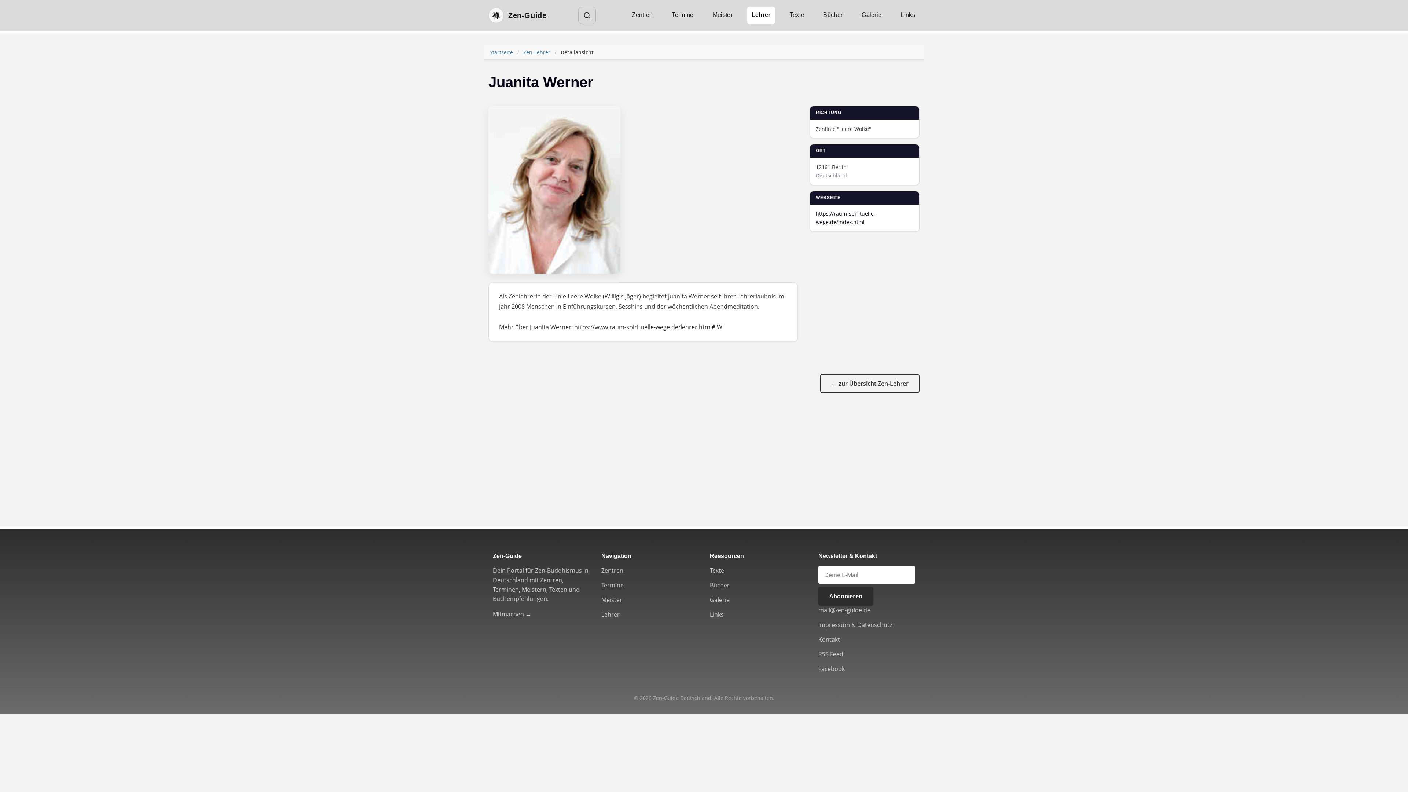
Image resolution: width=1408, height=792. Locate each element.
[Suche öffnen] (587, 15)
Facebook (831, 669)
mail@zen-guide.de (844, 610)
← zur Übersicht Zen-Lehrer (870, 384)
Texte (797, 15)
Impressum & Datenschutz (855, 625)
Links (908, 15)
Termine (682, 15)
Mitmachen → (512, 614)
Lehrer (761, 15)
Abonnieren (845, 596)
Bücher (833, 15)
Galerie (871, 15)
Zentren (642, 15)
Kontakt (829, 639)
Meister (723, 15)
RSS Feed (830, 654)
